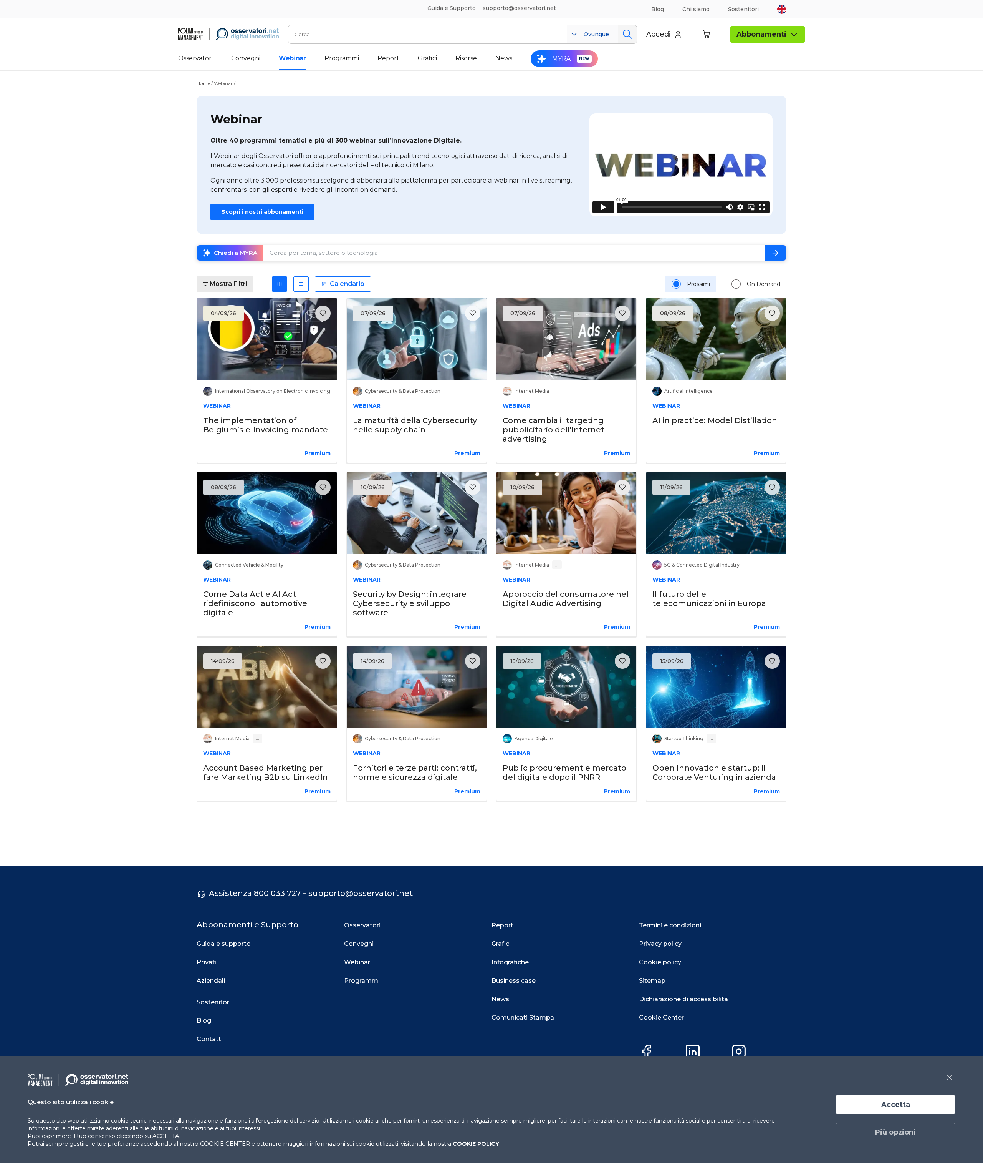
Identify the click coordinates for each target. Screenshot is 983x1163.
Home (203, 83)
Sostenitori (743, 9)
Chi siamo (696, 9)
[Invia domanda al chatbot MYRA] (775, 253)
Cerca (627, 34)
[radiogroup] (725, 284)
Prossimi (698, 284)
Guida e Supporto (451, 8)
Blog (657, 9)
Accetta (895, 1104)
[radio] (676, 284)
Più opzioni (895, 1132)
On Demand (763, 284)
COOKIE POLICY (476, 1143)
